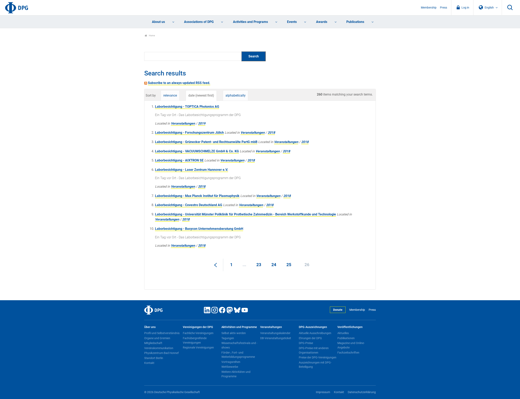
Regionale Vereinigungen (198, 347)
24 (273, 264)
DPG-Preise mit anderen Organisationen (314, 350)
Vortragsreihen (230, 362)
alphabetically (235, 95)
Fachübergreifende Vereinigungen (195, 340)
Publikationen (346, 338)
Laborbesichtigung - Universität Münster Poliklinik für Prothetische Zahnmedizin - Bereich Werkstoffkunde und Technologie (245, 214)
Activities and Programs (250, 22)
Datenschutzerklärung (362, 392)
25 (288, 264)
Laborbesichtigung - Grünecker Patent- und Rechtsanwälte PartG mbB (206, 142)
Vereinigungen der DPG (198, 327)
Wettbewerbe (229, 366)
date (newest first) (201, 95)
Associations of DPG (199, 22)
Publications (355, 22)
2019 (201, 123)
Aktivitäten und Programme (239, 327)
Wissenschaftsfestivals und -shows (239, 345)
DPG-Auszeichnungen (313, 327)
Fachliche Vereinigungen (198, 333)
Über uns (150, 327)
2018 (271, 132)
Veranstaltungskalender (275, 333)
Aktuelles (343, 333)
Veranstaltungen (183, 123)
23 (258, 264)
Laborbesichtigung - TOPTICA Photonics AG (187, 107)
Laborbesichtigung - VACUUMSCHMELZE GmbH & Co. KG (197, 151)
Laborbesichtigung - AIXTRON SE (179, 160)
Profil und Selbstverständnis (162, 333)
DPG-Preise (306, 343)
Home (151, 35)
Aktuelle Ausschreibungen (315, 333)
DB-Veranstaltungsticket (275, 338)
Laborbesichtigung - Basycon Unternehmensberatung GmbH (199, 229)
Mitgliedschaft (153, 343)
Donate (337, 310)
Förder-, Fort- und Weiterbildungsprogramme (238, 355)
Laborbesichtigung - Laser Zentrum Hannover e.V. (191, 170)
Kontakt (149, 363)
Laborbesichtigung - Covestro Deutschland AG (188, 205)
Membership (429, 7)
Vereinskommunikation (158, 348)
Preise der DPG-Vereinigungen (317, 357)
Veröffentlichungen (350, 327)
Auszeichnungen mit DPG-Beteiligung (315, 365)
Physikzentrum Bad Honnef (161, 353)
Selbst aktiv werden (233, 333)
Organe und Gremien (157, 338)
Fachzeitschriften (348, 352)
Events (292, 22)
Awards (321, 22)
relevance (170, 95)
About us (158, 22)
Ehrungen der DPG (310, 338)
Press (443, 7)
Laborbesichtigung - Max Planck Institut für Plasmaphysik (197, 196)
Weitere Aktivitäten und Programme (235, 374)
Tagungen (227, 338)
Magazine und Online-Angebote (351, 345)
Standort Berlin (153, 358)
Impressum (323, 392)
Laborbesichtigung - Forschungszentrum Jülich (189, 132)
